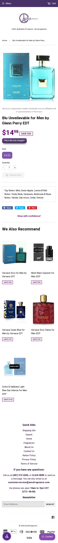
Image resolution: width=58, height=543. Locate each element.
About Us (29, 447)
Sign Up (50, 504)
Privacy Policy (29, 459)
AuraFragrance (31, 526)
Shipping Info (29, 430)
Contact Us (29, 451)
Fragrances (29, 443)
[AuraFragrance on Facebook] (53, 517)
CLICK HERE (38, 475)
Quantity (6, 163)
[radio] (7, 155)
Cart (53, 3)
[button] (6, 536)
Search (29, 434)
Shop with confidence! (29, 216)
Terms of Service (29, 463)
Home (4, 40)
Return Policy (29, 455)
